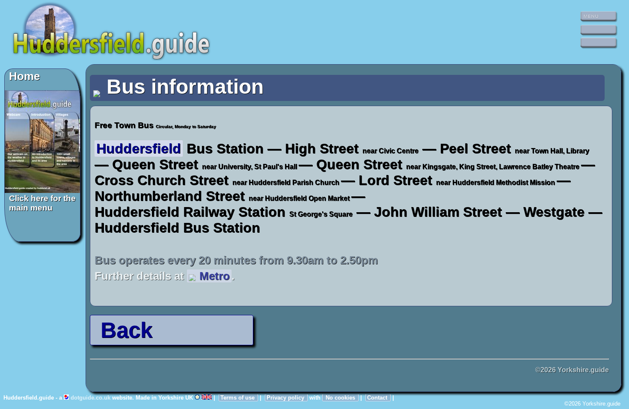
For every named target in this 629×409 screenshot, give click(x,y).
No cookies (340, 397)
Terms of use (238, 397)
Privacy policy (286, 397)
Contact (378, 397)
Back (123, 330)
